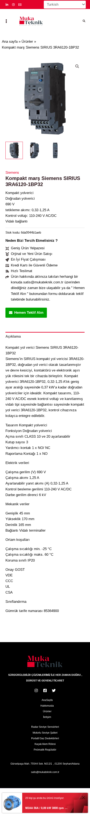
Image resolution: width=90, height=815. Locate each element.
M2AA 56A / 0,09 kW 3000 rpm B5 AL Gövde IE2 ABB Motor (46, 808)
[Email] (20, 4)
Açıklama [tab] (13, 336)
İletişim (47, 717)
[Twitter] (54, 690)
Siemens (12, 173)
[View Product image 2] (34, 150)
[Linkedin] (7, 4)
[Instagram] (13, 4)
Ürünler (47, 711)
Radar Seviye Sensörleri (45, 726)
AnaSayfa (47, 700)
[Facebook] (45, 690)
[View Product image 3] (55, 150)
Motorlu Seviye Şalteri (45, 732)
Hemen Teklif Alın (28, 313)
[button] (84, 21)
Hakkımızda (47, 705)
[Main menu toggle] (6, 21)
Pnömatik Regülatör (45, 749)
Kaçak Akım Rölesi (45, 744)
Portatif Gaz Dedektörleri (45, 738)
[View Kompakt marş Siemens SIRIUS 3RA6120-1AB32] (14, 150)
